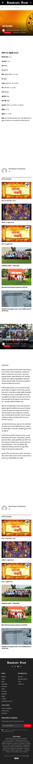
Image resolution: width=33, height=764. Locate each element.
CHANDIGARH (7, 32)
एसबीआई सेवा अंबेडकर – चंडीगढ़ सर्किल (10, 266)
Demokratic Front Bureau (13, 30)
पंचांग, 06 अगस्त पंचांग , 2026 (9, 201)
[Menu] (3, 2)
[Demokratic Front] (17, 2)
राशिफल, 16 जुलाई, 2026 (8, 222)
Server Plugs (25, 755)
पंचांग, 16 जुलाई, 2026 (7, 244)
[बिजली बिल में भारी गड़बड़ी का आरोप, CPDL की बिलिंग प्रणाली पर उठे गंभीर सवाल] (16, 298)
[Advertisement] (16, 142)
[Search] (30, 2)
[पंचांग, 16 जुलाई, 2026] (16, 233)
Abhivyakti (7, 346)
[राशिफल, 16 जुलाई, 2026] (16, 212)
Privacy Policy (5, 731)
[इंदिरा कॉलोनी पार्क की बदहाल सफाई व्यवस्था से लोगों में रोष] (16, 277)
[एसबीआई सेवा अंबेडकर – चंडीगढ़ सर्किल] (16, 255)
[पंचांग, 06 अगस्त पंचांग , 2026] (16, 190)
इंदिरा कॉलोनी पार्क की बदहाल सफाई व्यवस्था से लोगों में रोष (14, 287)
